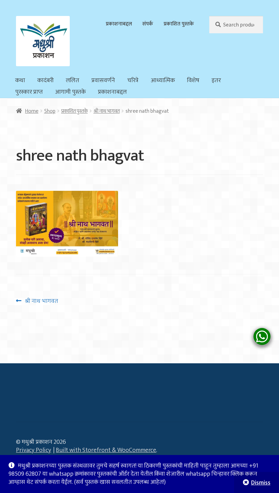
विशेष (193, 80)
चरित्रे (132, 80)
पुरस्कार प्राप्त (29, 92)
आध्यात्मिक (163, 80)
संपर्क (147, 23)
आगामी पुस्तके (70, 92)
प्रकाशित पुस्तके (179, 23)
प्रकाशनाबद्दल (119, 23)
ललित (72, 80)
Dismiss (260, 483)
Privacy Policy (33, 450)
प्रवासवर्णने (103, 80)
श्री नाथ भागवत (107, 111)
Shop (49, 111)
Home (31, 111)
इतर (216, 80)
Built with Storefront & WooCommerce (106, 450)
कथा (20, 80)
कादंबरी (45, 80)
